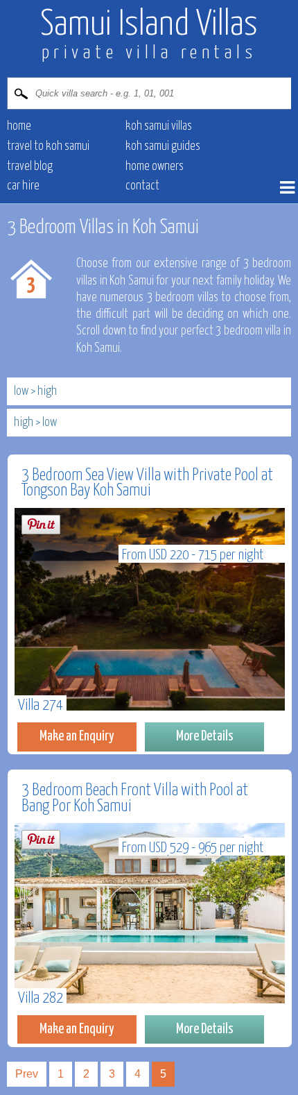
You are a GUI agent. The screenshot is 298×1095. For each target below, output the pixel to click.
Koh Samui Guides (162, 146)
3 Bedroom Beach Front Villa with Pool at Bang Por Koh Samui (134, 798)
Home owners (154, 166)
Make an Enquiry (77, 736)
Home (19, 126)
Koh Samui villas (158, 126)
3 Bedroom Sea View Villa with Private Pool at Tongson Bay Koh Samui (147, 483)
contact (142, 186)
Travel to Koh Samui (48, 146)
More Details (205, 736)
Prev (26, 1074)
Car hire (23, 186)
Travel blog (30, 166)
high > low (35, 422)
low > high (35, 391)
